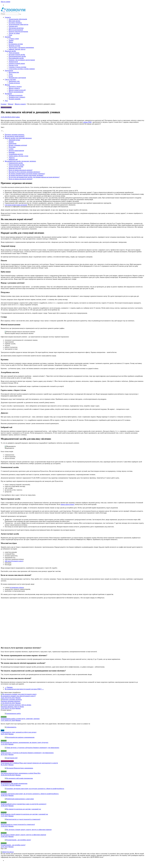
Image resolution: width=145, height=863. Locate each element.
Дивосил (12, 157)
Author (17, 117)
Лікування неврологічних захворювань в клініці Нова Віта (20, 773)
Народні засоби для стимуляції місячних (18, 138)
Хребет (11, 40)
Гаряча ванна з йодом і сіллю (18, 156)
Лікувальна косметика (16, 28)
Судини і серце (14, 38)
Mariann (18, 698)
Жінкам (7, 85)
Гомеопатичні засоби (16, 163)
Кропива (12, 152)
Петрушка (12, 147)
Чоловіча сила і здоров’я (17, 97)
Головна (3, 104)
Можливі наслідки (15, 168)
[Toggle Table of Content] (2, 131)
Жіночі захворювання (16, 92)
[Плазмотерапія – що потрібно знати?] (18, 840)
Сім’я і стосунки (10, 79)
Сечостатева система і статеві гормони (22, 69)
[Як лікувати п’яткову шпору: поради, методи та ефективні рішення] (28, 829)
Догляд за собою (14, 33)
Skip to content (5, 1)
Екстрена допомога (15, 22)
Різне (10, 35)
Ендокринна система (16, 44)
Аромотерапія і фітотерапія (18, 19)
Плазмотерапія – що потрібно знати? (13, 845)
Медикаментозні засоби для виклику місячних (20, 161)
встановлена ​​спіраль (17, 587)
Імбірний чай (13, 159)
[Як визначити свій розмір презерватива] (19, 778)
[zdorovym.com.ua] (7, 852)
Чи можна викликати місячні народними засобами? (26, 175)
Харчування (9, 70)
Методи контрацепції (16, 30)
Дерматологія (13, 61)
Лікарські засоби (10, 51)
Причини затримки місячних (14, 134)
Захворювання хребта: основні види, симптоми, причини (20, 718)
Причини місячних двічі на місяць (12, 706)
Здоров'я (4, 717)
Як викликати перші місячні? (14, 136)
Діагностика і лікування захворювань (21, 47)
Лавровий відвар (14, 140)
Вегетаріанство (14, 72)
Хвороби (8, 37)
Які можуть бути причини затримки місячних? (24, 172)
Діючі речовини (14, 53)
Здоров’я (8, 17)
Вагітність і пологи (15, 86)
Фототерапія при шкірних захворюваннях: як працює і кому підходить (24, 742)
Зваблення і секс (14, 81)
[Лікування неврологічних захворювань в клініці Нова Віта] (19, 768)
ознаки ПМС (87, 122)
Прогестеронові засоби (16, 165)
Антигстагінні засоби (16, 166)
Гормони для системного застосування (22, 60)
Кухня (11, 76)
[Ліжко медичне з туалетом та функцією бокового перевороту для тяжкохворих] (32, 747)
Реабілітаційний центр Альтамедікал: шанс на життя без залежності (23, 804)
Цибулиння (12, 143)
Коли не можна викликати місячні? (20, 170)
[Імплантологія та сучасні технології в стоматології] (22, 819)
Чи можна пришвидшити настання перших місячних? (27, 173)
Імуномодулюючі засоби (17, 54)
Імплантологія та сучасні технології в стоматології (18, 824)
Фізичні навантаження (16, 150)
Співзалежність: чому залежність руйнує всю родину (18, 732)
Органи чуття (13, 65)
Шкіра (11, 42)
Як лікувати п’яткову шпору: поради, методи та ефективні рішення (23, 835)
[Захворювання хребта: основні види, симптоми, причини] (13, 713)
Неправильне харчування (17, 77)
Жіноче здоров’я (14, 88)
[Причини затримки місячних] (11, 699)
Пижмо (11, 141)
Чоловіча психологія (15, 95)
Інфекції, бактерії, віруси (17, 49)
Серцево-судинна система (17, 67)
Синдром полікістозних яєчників (16, 205)
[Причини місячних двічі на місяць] (16, 705)
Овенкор (9, 687)
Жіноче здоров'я (20, 104)
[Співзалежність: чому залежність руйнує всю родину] (10, 727)
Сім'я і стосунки (6, 781)
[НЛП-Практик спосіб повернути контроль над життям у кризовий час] (23, 809)
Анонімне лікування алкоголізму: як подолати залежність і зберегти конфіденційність (30, 794)
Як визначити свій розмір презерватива (14, 783)
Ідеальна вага (13, 26)
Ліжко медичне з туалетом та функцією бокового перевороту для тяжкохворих (27, 753)
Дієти (10, 74)
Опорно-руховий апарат (17, 63)
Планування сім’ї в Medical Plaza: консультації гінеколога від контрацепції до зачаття (29, 763)
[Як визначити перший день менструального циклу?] (19, 694)
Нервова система (14, 46)
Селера (11, 149)
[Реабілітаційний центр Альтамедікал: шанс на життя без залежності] (19, 799)
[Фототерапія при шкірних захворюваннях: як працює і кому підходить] (20, 737)
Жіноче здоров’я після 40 (17, 90)
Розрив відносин (14, 83)
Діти (6, 100)
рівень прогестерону (67, 504)
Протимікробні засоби (16, 58)
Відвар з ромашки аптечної (18, 145)
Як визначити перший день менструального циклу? (18, 696)
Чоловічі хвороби (14, 99)
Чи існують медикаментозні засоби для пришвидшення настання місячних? (34, 177)
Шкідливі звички (14, 21)
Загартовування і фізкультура (18, 24)
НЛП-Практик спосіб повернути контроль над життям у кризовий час (24, 814)
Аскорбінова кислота (16, 154)
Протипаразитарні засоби (17, 56)
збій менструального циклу (14, 561)
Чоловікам (8, 93)
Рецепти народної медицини (18, 31)
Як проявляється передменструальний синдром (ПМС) (24, 689)
